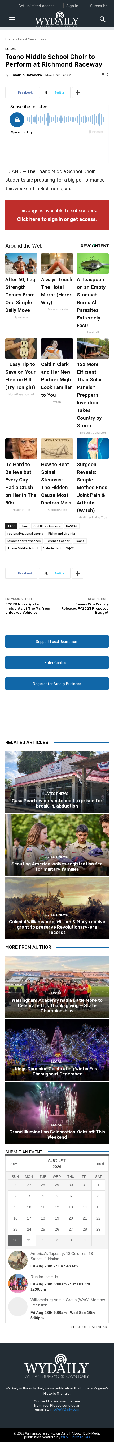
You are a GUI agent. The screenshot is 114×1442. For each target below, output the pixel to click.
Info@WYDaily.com (64, 1409)
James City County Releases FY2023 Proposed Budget (85, 608)
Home (10, 39)
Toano (80, 541)
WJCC (70, 548)
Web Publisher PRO (75, 1437)
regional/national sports (25, 533)
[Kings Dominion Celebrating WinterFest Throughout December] (57, 1050)
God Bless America (47, 526)
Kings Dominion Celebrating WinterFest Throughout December (57, 1071)
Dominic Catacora (26, 75)
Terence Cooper (58, 541)
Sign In (72, 5)
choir (24, 526)
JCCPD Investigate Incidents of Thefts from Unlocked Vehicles (27, 608)
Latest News (27, 39)
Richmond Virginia (61, 533)
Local (43, 39)
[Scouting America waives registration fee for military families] (57, 845)
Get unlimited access (36, 5)
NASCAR (71, 526)
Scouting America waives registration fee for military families (57, 866)
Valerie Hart (52, 548)
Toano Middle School (22, 548)
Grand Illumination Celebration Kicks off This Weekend (57, 1134)
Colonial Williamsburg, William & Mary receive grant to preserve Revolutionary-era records (57, 927)
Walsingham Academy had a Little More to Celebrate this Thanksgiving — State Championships (57, 1006)
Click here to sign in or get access (56, 219)
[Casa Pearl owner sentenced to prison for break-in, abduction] (57, 782)
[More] (77, 92)
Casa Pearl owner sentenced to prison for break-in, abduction (57, 803)
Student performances (24, 541)
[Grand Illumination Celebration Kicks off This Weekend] (57, 1113)
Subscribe (99, 5)
